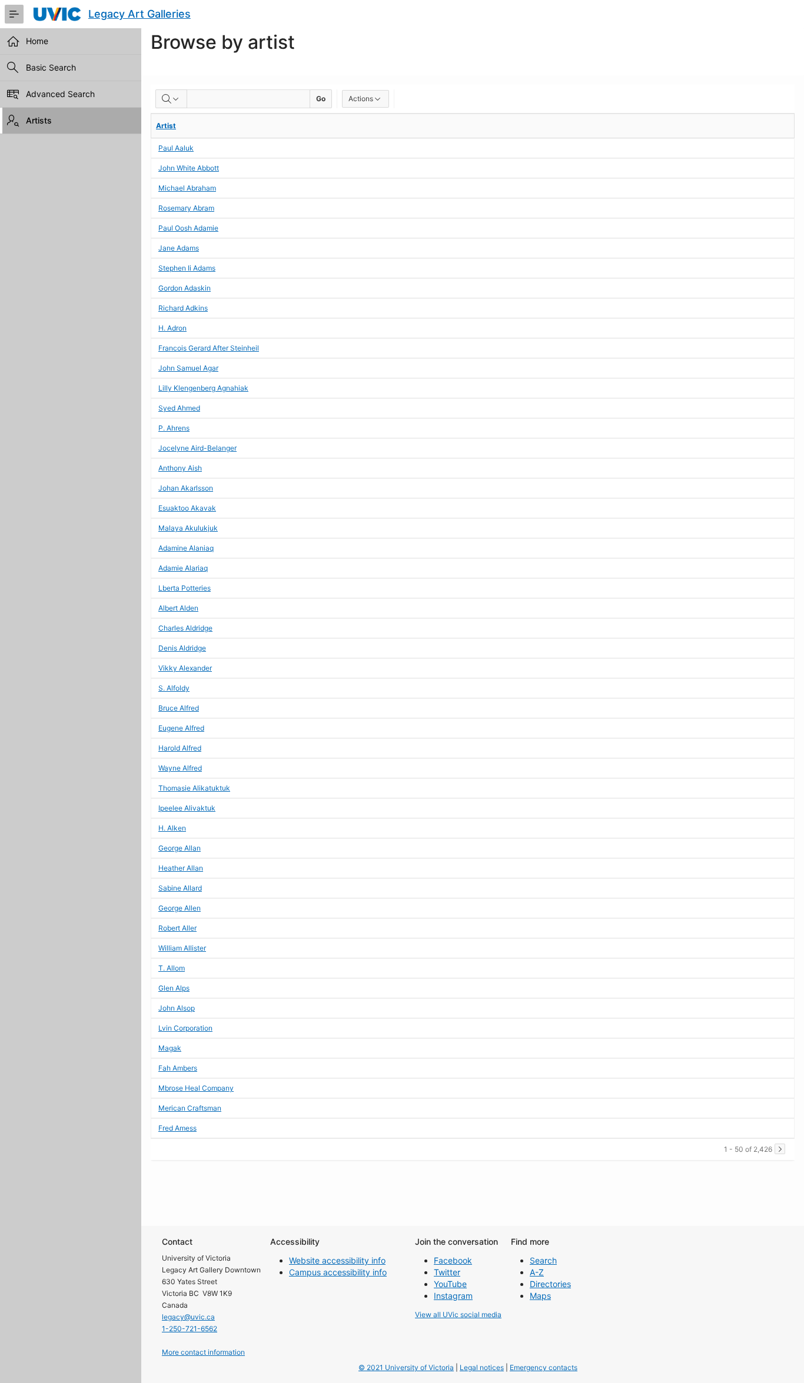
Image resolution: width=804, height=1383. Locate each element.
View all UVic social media (458, 1314)
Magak (169, 1048)
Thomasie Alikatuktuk (194, 788)
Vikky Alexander (185, 668)
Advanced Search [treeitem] (60, 94)
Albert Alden (178, 608)
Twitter (447, 1272)
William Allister (182, 948)
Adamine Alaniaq (186, 548)
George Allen (179, 908)
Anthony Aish (180, 468)
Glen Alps (174, 988)
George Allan (179, 848)
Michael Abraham (187, 188)
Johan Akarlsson (185, 488)
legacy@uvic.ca (188, 1316)
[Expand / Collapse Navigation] (14, 14)
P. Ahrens (174, 428)
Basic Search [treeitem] (51, 67)
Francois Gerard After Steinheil (208, 348)
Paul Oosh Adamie (188, 228)
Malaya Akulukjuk (188, 528)
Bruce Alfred (178, 708)
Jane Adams (178, 248)
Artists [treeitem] (39, 120)
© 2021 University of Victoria (406, 1367)
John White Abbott (188, 168)
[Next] (780, 1149)
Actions (360, 98)
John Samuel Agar (188, 368)
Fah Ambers (177, 1068)
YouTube (450, 1284)
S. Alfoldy (174, 688)
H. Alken (172, 828)
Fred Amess (177, 1128)
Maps (540, 1296)
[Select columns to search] (171, 98)
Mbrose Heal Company (196, 1088)
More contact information (203, 1352)
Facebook (453, 1260)
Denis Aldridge (182, 648)
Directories (550, 1284)
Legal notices (482, 1367)
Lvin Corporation (185, 1028)
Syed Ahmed (179, 408)
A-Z (537, 1272)
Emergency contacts (543, 1367)
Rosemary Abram (186, 208)
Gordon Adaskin (184, 288)
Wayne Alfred (180, 768)
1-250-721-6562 (189, 1328)
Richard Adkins (183, 308)
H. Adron (172, 328)
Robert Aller (177, 928)
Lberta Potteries (184, 588)
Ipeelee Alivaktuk (186, 808)
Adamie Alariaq (183, 568)
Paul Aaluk (176, 148)
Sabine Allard (180, 888)
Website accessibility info (337, 1260)
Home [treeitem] (37, 41)
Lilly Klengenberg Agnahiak (203, 388)
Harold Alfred (179, 748)
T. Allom (171, 968)
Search (543, 1260)
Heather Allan (180, 868)
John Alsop (176, 1008)
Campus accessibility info (338, 1272)
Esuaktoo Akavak (187, 508)
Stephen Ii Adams (186, 268)
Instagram (453, 1296)
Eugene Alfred (181, 728)
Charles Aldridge (185, 628)
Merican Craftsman (189, 1108)
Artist (166, 125)
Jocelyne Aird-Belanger (197, 448)
